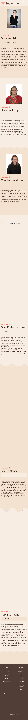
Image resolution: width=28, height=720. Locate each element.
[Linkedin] (22, 689)
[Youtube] (23, 689)
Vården (7, 678)
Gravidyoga (21, 672)
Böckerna (7, 671)
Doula (21, 674)
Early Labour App (21, 671)
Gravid (21, 667)
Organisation (7, 672)
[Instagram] (20, 689)
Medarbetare (7, 675)
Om (7, 667)
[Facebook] (19, 689)
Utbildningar (7, 674)
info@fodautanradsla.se (21, 688)
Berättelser (21, 675)
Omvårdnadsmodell (7, 681)
